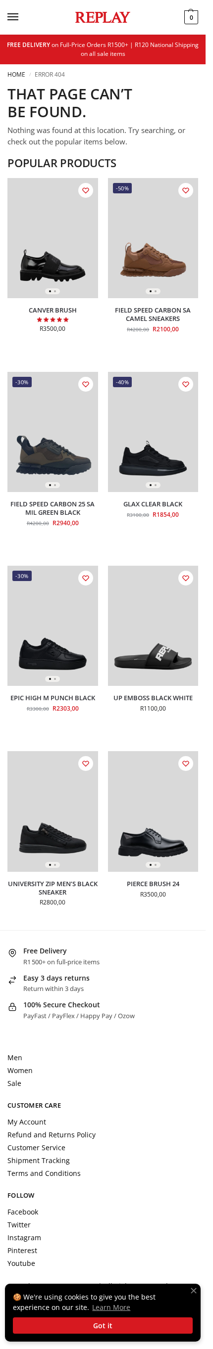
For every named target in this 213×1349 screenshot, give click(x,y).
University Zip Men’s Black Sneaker (53, 888)
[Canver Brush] (52, 238)
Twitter (19, 1224)
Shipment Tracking (38, 1160)
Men (14, 1057)
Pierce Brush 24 (153, 884)
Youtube (21, 1263)
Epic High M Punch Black (52, 698)
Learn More (111, 1307)
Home (16, 74)
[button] (190, 17)
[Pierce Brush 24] (153, 811)
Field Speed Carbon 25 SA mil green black (52, 508)
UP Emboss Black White (153, 698)
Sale (14, 1083)
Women (20, 1070)
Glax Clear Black (152, 504)
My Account (26, 1121)
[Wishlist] (85, 190)
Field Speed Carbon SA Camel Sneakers (153, 314)
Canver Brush (53, 310)
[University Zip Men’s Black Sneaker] (52, 811)
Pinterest (22, 1250)
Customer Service (36, 1147)
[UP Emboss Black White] (153, 626)
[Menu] (22, 17)
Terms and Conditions (44, 1173)
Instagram (24, 1237)
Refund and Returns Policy (51, 1134)
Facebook (22, 1211)
